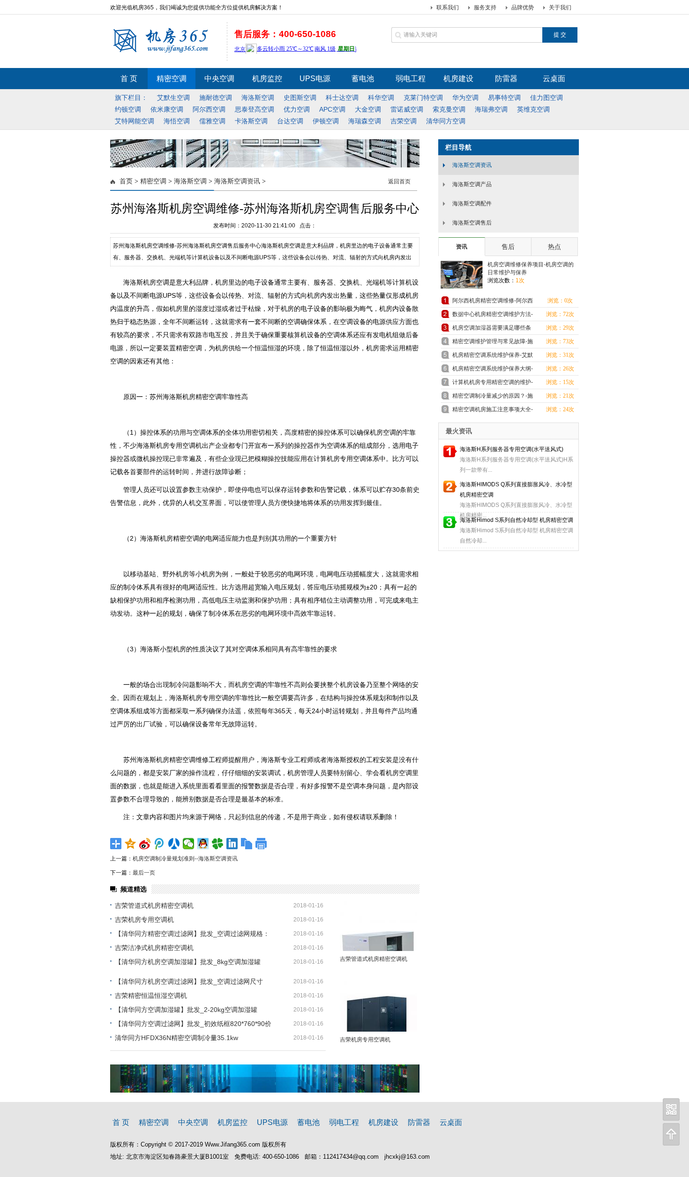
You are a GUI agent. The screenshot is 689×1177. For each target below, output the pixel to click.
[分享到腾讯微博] (159, 843)
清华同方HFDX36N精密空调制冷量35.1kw (176, 1037)
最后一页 (144, 872)
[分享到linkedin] (232, 843)
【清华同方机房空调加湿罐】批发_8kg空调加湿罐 (188, 962)
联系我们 (447, 7)
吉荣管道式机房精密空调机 (154, 905)
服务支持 (485, 7)
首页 (126, 181)
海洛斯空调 (190, 181)
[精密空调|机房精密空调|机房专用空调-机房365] (165, 51)
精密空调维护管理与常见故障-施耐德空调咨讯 (492, 343)
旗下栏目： (131, 97)
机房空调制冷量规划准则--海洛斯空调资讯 (185, 858)
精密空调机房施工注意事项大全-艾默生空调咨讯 (492, 411)
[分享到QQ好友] (203, 843)
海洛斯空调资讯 (237, 181)
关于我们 (560, 7)
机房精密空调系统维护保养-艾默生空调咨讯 (492, 357)
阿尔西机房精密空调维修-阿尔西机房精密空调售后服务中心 (492, 302)
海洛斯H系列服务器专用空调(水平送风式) (511, 449)
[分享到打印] (261, 843)
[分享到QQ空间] (130, 843)
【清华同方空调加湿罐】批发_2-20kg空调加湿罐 (186, 1009)
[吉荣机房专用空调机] (378, 1006)
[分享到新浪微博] (145, 843)
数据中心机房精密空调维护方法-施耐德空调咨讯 (492, 316)
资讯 (461, 246)
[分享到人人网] (174, 843)
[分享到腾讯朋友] (218, 843)
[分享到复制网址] (247, 843)
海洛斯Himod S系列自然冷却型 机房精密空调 (516, 520)
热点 (554, 246)
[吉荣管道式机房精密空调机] (378, 926)
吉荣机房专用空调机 (144, 919)
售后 (508, 246)
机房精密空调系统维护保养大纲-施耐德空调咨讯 (492, 370)
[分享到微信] (189, 843)
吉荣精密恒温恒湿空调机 (151, 995)
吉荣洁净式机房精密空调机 (154, 947)
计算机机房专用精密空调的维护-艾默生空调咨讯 (492, 384)
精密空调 (153, 181)
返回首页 (399, 181)
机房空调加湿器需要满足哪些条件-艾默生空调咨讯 (491, 329)
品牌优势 (522, 7)
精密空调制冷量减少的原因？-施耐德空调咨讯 (492, 397)
